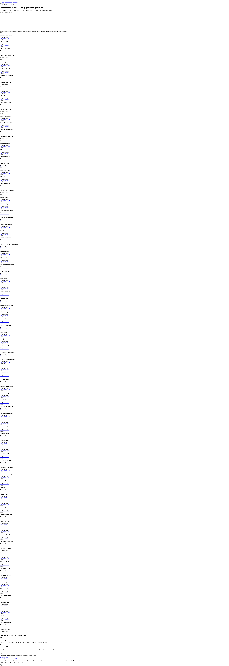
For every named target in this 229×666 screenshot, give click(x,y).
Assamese (60, 31)
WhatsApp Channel (13, 2)
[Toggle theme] (17, 2)
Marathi (34, 31)
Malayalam (49, 31)
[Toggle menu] (3, 3)
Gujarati (54, 31)
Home (3, 2)
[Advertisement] (114, 22)
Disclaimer (17, 658)
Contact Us (6, 658)
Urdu (65, 31)
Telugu (25, 31)
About (6, 2)
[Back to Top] (1, 665)
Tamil (30, 31)
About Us (2, 658)
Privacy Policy (11, 658)
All (2, 31)
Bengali (15, 31)
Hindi (10, 31)
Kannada (20, 31)
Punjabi (43, 31)
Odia (39, 31)
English (6, 31)
